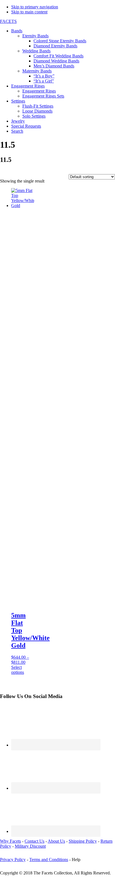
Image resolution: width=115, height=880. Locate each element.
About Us (56, 841)
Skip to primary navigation (34, 6)
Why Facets (10, 841)
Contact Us (34, 841)
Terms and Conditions (48, 859)
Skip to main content (29, 11)
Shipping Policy (83, 841)
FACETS (8, 21)
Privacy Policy (13, 859)
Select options (17, 670)
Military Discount (30, 846)
